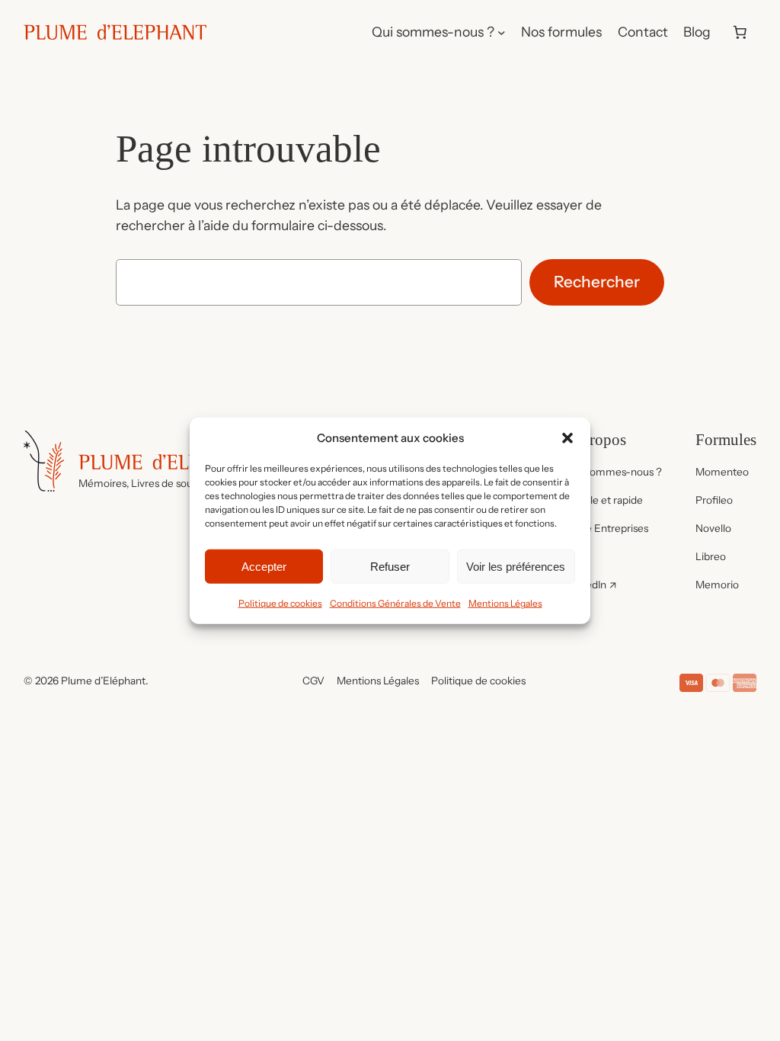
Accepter (263, 565)
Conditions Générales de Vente (395, 603)
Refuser (390, 565)
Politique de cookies (280, 603)
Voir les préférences (515, 565)
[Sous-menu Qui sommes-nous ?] (501, 32)
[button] (567, 437)
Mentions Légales (505, 603)
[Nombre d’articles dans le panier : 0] (739, 32)
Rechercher (597, 281)
